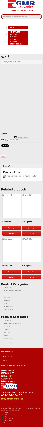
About (8, 25)
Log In (13, 11)
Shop (7, 30)
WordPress (28, 408)
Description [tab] (8, 166)
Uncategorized (9, 309)
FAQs (12, 27)
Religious (13, 34)
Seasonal (13, 37)
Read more (12, 228)
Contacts (10, 51)
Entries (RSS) (36, 408)
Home (8, 23)
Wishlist (20, 11)
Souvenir (13, 41)
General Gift (15, 32)
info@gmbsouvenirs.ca (12, 398)
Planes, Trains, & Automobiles (13, 291)
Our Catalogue (12, 46)
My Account (28, 11)
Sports (13, 39)
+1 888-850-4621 (12, 395)
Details (11, 233)
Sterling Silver (16, 44)
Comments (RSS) (9, 410)
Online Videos (12, 48)
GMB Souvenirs (6, 408)
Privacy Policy (7, 356)
